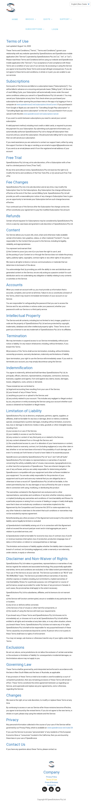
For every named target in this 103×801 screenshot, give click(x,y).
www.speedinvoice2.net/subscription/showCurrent (36, 105)
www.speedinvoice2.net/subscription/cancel (40, 114)
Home (15, 19)
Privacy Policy (51, 777)
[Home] (11, 7)
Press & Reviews (51, 782)
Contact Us (51, 785)
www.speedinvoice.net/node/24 (60, 728)
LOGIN (55, 29)
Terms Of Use (51, 780)
